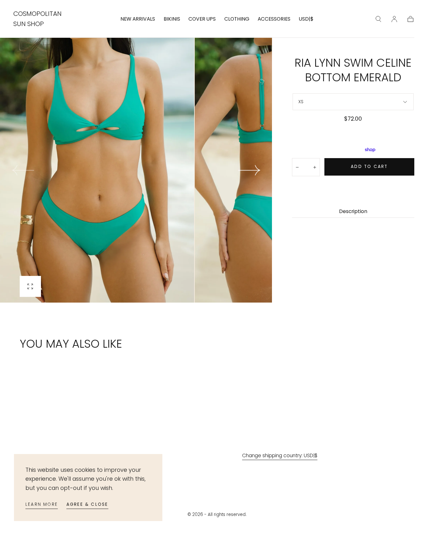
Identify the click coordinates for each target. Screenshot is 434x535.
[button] (306, 20)
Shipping (327, 128)
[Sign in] (394, 19)
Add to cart (369, 167)
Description (353, 212)
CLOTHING (236, 19)
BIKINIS (172, 19)
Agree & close (87, 504)
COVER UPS (202, 19)
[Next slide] (249, 170)
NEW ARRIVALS (137, 19)
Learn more (41, 504)
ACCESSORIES (274, 19)
